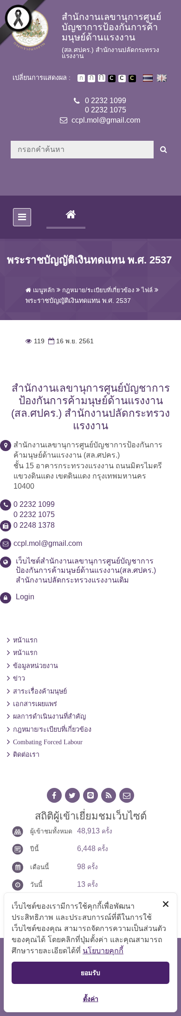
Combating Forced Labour (48, 742)
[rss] (108, 796)
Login (25, 597)
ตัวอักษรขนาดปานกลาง (91, 78)
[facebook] (54, 796)
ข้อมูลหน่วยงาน (35, 665)
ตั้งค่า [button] (90, 999)
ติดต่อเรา (26, 754)
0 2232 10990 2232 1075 (105, 105)
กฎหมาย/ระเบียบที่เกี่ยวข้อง (52, 729)
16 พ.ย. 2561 (70, 341)
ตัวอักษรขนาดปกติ (81, 78)
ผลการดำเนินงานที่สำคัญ (49, 716)
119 (35, 341)
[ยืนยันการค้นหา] (163, 149)
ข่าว (19, 678)
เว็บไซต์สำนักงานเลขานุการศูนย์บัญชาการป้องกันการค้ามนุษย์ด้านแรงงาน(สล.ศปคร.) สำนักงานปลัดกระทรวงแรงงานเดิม (86, 570)
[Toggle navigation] (22, 217)
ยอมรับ (90, 973)
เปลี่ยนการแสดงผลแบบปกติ (122, 78)
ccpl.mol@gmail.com (105, 120)
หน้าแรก (25, 640)
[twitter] (72, 796)
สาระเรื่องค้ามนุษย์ (40, 691)
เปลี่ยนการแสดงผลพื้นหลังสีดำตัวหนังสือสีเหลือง (132, 78)
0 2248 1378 (34, 525)
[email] (126, 796)
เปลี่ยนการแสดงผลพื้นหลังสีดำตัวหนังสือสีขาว (112, 78)
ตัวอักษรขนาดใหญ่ (101, 78)
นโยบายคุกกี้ (103, 950)
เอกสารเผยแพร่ (35, 704)
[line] (90, 796)
